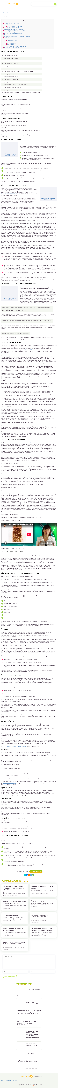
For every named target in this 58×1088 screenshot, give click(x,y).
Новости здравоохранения (14, 26)
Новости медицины (12, 25)
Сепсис (19, 995)
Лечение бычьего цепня (10, 32)
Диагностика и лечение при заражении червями (17, 36)
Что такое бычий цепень (10, 39)
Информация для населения (11, 915)
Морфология (10, 41)
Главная (3, 1080)
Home (4, 12)
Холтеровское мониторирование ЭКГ (32, 1003)
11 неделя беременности (33, 989)
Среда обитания (11, 43)
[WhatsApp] (33, 875)
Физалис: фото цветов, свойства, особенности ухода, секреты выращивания (26, 1023)
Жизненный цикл (12, 40)
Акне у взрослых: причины (33, 1068)
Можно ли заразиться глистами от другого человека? (13, 929)
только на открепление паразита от (10, 193)
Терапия (6, 37)
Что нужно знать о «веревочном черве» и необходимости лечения (9, 298)
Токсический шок (30, 1053)
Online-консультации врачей (11, 23)
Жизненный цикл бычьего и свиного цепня (15, 30)
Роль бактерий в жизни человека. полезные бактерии (32, 1045)
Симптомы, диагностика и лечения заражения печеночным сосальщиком (42, 929)
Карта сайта (8, 1080)
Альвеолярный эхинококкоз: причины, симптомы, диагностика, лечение (14, 942)
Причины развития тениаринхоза (13, 33)
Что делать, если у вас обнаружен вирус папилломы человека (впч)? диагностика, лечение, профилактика (32, 1034)
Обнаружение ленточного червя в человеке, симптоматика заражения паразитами (10, 154)
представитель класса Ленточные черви (29, 442)
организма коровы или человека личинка (15, 746)
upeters (12, 4)
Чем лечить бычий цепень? (11, 27)
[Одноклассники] (29, 875)
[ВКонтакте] (27, 875)
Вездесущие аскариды (37, 901)
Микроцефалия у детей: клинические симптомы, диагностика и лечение (27, 1060)
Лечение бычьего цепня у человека (13, 29)
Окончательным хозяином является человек (13, 455)
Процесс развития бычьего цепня (13, 47)
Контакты (15, 1080)
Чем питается (10, 44)
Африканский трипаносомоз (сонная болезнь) (48, 199)
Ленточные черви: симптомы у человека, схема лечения (40, 915)
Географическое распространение (16, 46)
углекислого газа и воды (9, 783)
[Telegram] (31, 875)
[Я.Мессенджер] (25, 875)
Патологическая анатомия (11, 34)
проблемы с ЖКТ (27, 349)
